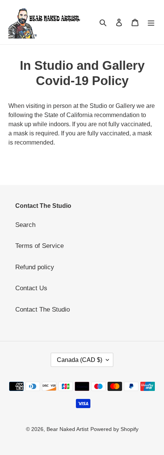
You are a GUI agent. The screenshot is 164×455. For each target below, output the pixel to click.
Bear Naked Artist (67, 429)
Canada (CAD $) (79, 360)
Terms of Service (39, 245)
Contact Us (31, 288)
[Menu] (151, 22)
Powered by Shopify (114, 429)
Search (25, 224)
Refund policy (34, 267)
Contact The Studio (42, 309)
